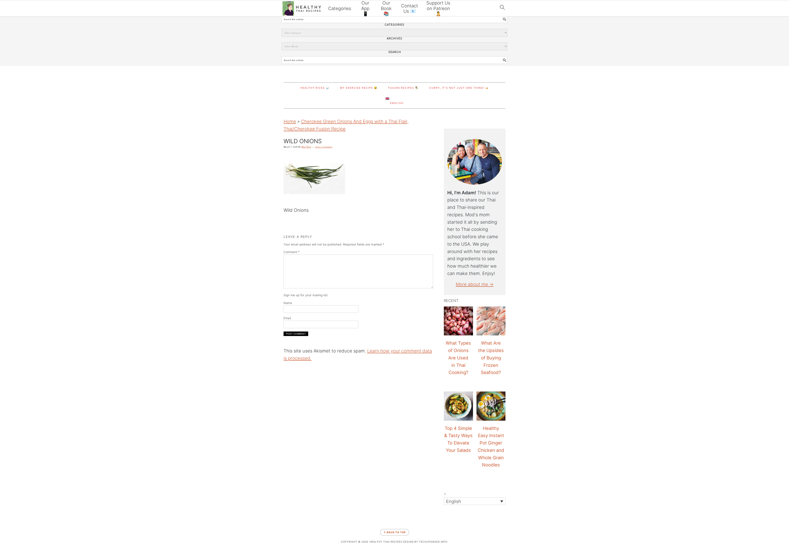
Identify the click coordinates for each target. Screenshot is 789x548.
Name (288, 303)
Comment (292, 252)
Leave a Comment (323, 146)
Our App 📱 (365, 8)
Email (287, 318)
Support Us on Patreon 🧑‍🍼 (438, 8)
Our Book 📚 (386, 8)
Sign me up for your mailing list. (306, 295)
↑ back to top (394, 532)
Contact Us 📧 (409, 8)
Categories (339, 8)
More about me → (475, 284)
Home (290, 121)
